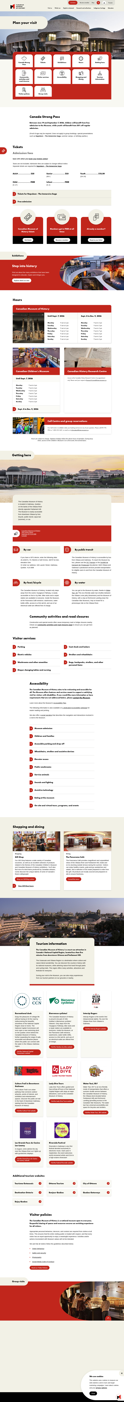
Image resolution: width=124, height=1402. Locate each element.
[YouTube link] (31, 1334)
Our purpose (14, 1356)
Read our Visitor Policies (39, 1268)
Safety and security (39, 1253)
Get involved (37, 1351)
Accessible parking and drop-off (49, 743)
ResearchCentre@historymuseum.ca (96, 380)
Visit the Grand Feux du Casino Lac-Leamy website (27, 1159)
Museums (80, 1359)
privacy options (101, 1388)
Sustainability (14, 1373)
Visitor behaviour (38, 1249)
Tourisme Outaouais (24, 1183)
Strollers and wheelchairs (80, 654)
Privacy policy (63, 1397)
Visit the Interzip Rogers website (95, 1029)
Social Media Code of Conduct (43, 1262)
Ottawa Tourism (56, 1183)
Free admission (25, 201)
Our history (13, 1364)
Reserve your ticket (96, 240)
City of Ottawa (90, 1183)
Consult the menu (73, 879)
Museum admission (43, 728)
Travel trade (81, 1364)
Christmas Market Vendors (85, 1370)
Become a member (84, 2)
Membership (35, 1356)
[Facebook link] (12, 1334)
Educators (111, 8)
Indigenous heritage (99, 8)
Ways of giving (35, 1359)
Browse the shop (109, 1356)
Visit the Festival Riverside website (62, 1163)
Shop (93, 2)
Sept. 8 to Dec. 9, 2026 (28, 409)
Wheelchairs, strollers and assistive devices (54, 751)
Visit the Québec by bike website (61, 1047)
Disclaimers (54, 1397)
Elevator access (41, 759)
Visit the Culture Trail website (26, 1111)
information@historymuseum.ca (79, 430)
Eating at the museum (44, 797)
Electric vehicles (24, 654)
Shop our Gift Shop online (25, 879)
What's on (57, 8)
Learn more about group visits (24, 1311)
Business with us (82, 1367)
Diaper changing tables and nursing (34, 670)
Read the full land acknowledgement (73, 1389)
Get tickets (72, 2)
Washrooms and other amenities (33, 662)
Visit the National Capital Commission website (25, 1052)
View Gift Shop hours (26, 886)
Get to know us (14, 1359)
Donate (33, 1362)
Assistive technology (43, 790)
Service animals (41, 774)
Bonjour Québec (56, 1192)
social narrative (46, 715)
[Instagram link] (19, 1334)
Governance (14, 1362)
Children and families (44, 736)
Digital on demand (68, 8)
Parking (21, 646)
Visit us (50, 8)
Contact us (13, 1375)
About (13, 1351)
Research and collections (84, 8)
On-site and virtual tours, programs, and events (56, 805)
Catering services (59, 1359)
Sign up (67, 1337)
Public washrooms (42, 767)
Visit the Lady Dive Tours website (61, 1101)
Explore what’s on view (21, 280)
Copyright (47, 1397)
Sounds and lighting (43, 782)
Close (93, 1393)
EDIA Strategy (14, 1370)
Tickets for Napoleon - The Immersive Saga (37, 194)
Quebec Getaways (91, 1192)
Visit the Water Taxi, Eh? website (95, 1112)
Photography (36, 1257)
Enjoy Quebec (21, 1201)
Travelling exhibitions (84, 1362)
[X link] (25, 1334)
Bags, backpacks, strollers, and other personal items (86, 663)
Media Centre (82, 1356)
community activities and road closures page (54, 625)
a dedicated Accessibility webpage (74, 708)
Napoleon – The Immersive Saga (49, 166)
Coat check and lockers (79, 646)
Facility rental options (60, 1356)
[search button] (98, 2)
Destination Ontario (24, 1192)
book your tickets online (38, 159)
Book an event (60, 1351)
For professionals (86, 1351)
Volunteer (34, 1364)
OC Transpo (90, 562)
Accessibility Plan (59, 703)
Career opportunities (37, 1367)
